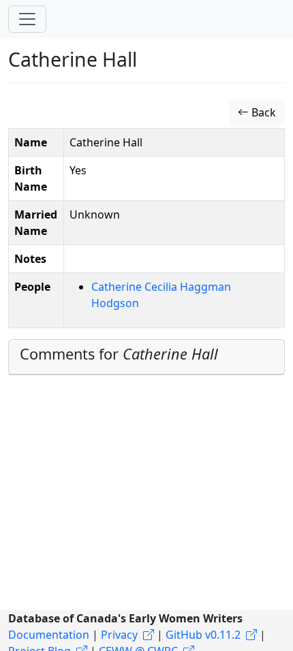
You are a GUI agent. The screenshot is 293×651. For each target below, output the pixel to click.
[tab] (146, 357)
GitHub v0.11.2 (203, 634)
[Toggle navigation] (27, 19)
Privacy (119, 634)
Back (262, 112)
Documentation (48, 634)
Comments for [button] (119, 354)
